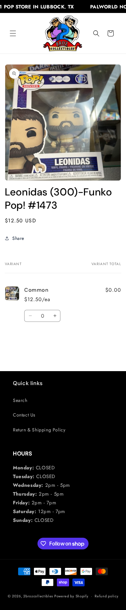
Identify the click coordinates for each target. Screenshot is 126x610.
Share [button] (18, 238)
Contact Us (24, 415)
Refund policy (106, 596)
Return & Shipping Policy (39, 430)
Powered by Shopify (71, 596)
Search (20, 400)
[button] (13, 33)
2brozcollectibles (38, 596)
